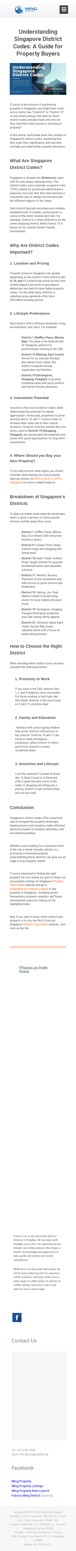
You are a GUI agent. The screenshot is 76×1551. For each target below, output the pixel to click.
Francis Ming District (26, 1495)
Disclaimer (45, 1532)
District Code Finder (35, 924)
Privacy (57, 1532)
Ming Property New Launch (30, 1491)
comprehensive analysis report (29, 889)
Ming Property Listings (27, 1486)
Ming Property (21, 1481)
